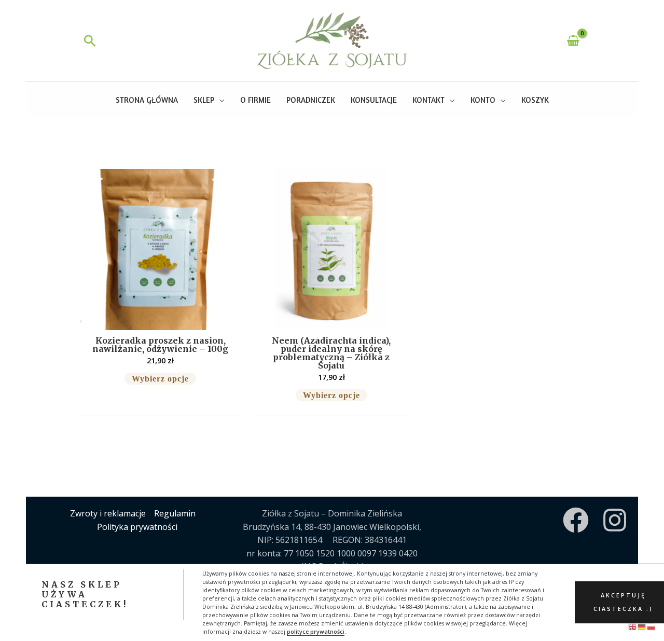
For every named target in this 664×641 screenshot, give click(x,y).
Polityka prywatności (137, 527)
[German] (642, 626)
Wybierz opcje (160, 378)
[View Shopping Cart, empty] (573, 41)
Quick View (161, 319)
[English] (633, 626)
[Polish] (651, 626)
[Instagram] (615, 520)
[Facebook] (576, 520)
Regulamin (175, 513)
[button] (90, 41)
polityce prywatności (315, 631)
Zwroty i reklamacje (108, 513)
